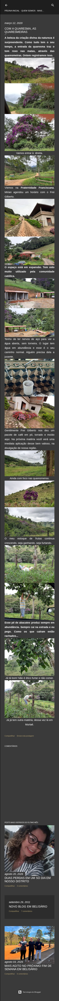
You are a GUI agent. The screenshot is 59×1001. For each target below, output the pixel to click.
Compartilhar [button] (10, 736)
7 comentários (26, 911)
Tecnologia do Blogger (32, 992)
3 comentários (22, 886)
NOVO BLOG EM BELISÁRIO (28, 906)
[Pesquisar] (52, 4)
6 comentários (22, 974)
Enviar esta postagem (25, 736)
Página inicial (12, 11)
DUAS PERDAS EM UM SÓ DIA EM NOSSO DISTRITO (28, 879)
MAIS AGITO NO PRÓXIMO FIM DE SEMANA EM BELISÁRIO (28, 967)
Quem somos (28, 11)
